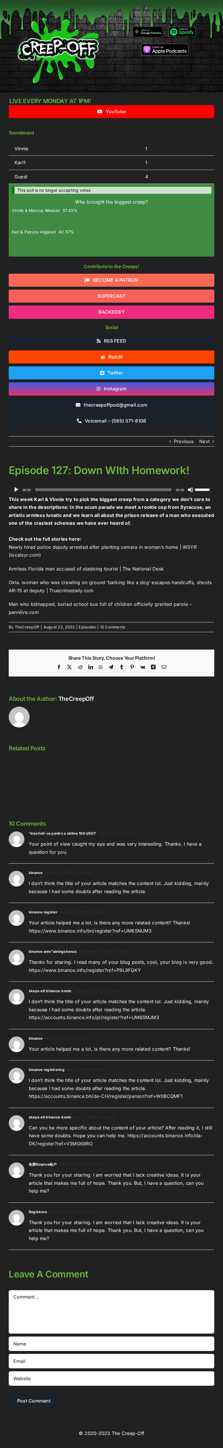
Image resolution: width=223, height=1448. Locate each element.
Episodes (87, 627)
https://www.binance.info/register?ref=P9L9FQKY (85, 970)
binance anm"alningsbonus (53, 951)
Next (204, 441)
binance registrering (46, 1069)
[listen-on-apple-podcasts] (164, 46)
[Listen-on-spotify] (182, 28)
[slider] (203, 489)
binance (36, 873)
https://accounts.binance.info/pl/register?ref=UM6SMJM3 (94, 1017)
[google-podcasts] (148, 29)
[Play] (16, 490)
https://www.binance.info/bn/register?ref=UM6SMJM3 (90, 931)
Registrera (38, 1212)
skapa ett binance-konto (50, 991)
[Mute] (190, 490)
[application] (111, 490)
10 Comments (112, 627)
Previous (183, 441)
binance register (43, 912)
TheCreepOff (27, 627)
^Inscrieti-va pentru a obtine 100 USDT (62, 833)
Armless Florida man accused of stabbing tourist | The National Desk (86, 569)
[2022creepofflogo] (58, 8)
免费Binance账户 (43, 1164)
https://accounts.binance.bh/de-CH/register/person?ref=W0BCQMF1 (106, 1096)
